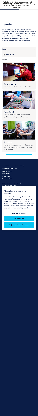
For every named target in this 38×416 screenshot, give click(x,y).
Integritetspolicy (24, 208)
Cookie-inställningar (19, 213)
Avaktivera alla (19, 218)
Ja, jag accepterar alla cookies (19, 225)
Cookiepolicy (16, 208)
